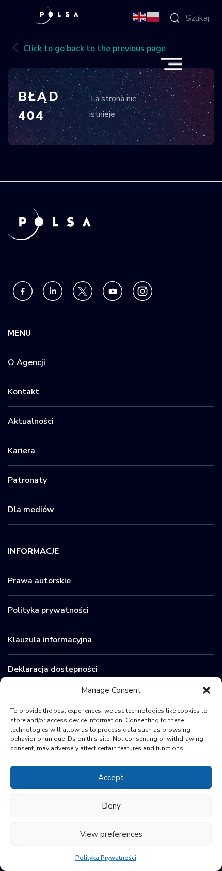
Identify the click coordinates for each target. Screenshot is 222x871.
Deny (111, 806)
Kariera (21, 450)
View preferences (111, 834)
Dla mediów (31, 509)
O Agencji (26, 362)
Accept (111, 777)
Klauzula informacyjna (50, 639)
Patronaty (27, 480)
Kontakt (23, 392)
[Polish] (153, 16)
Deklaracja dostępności (53, 669)
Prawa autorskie (39, 581)
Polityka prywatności (48, 610)
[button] (206, 690)
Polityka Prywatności (105, 857)
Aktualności (31, 421)
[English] (140, 16)
